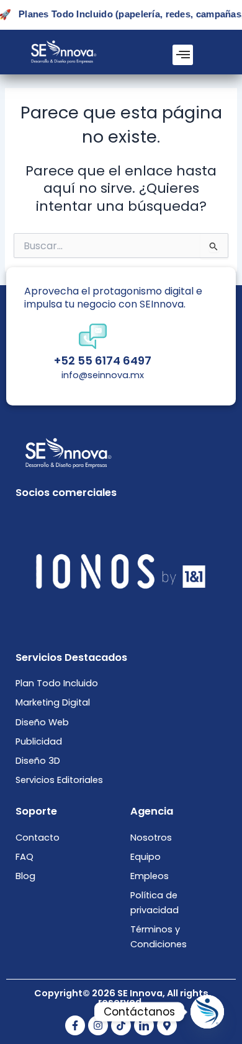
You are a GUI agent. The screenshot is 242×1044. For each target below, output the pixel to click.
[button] (183, 55)
